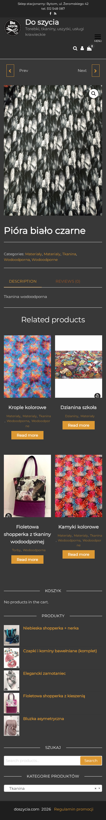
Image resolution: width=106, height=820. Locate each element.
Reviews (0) (68, 281)
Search (91, 760)
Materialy (52, 254)
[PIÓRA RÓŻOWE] (10, 70)
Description (23, 281)
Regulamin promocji (73, 809)
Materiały (33, 254)
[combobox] (53, 788)
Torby (16, 550)
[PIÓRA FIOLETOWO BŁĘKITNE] (96, 70)
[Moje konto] (82, 48)
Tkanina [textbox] (51, 788)
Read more (27, 435)
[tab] (26, 281)
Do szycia (42, 22)
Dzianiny (71, 416)
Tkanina (69, 254)
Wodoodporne (45, 259)
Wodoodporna (17, 259)
